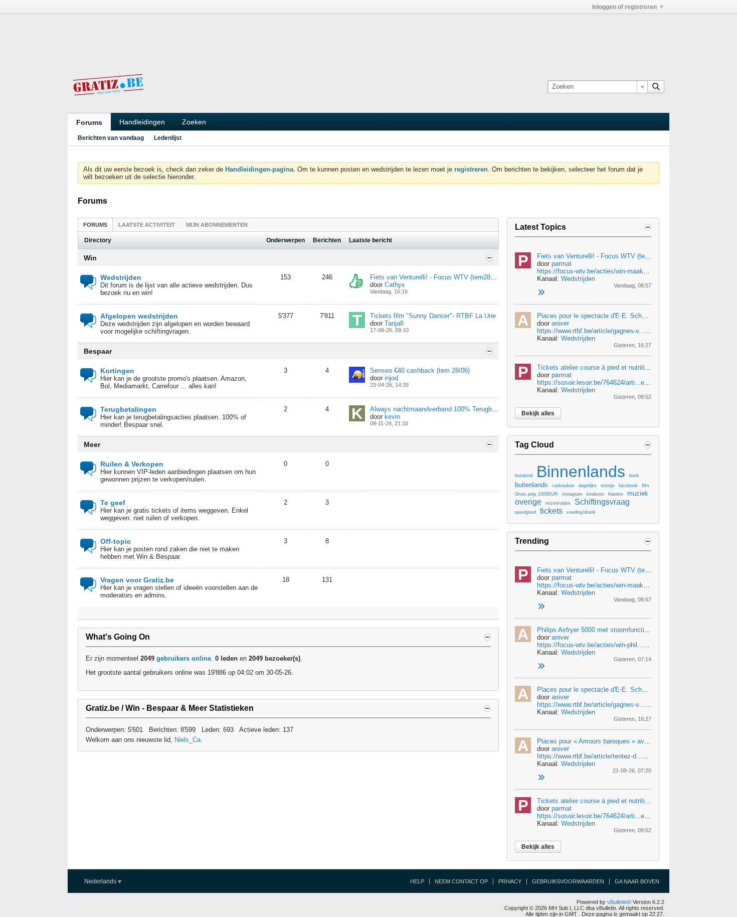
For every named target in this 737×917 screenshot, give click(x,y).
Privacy (509, 881)
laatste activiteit (146, 225)
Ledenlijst (167, 137)
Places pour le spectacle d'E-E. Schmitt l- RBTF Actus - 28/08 (627, 316)
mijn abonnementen (217, 225)
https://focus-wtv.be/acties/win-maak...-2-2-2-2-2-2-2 (612, 271)
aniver (560, 323)
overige (528, 502)
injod (391, 378)
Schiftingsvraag (602, 502)
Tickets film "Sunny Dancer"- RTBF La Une (433, 316)
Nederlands (101, 881)
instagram (572, 494)
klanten (615, 494)
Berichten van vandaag (111, 137)
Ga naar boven (637, 881)
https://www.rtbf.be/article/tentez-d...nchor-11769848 (612, 756)
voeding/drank (581, 512)
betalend (523, 475)
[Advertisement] (368, 36)
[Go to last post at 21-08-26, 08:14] (541, 778)
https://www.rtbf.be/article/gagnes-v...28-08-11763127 (613, 331)
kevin (392, 416)
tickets (551, 511)
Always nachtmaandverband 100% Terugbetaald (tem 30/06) (457, 409)
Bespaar (98, 351)
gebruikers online (183, 658)
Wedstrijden (120, 277)
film (645, 485)
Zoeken (194, 122)
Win (90, 258)
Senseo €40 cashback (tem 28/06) (420, 370)
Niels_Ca (187, 739)
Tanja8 (394, 323)
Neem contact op (461, 881)
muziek (637, 493)
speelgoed (525, 512)
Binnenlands (580, 472)
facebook (628, 485)
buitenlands (531, 485)
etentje (608, 485)
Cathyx (395, 284)
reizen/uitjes (558, 503)
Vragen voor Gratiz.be (137, 580)
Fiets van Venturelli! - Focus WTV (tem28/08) (435, 277)
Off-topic (115, 541)
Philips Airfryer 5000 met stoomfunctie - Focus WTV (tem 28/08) (630, 630)
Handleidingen (142, 122)
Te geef (112, 503)
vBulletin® (619, 902)
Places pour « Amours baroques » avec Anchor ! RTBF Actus (626, 741)
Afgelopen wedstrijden (139, 316)
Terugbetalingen (128, 409)
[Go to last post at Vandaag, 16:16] (541, 292)
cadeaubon (563, 485)
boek (634, 475)
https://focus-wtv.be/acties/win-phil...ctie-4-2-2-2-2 (609, 645)
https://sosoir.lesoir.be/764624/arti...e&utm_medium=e (615, 382)
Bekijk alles (538, 413)
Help (417, 881)
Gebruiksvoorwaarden (568, 881)
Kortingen (117, 371)
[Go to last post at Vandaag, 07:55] (541, 666)
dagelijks (588, 485)
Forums (89, 122)
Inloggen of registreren (624, 7)
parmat (561, 263)
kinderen (595, 494)
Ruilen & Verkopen (131, 464)
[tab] (95, 224)
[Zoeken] (655, 86)
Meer (92, 444)
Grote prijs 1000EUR (536, 494)
